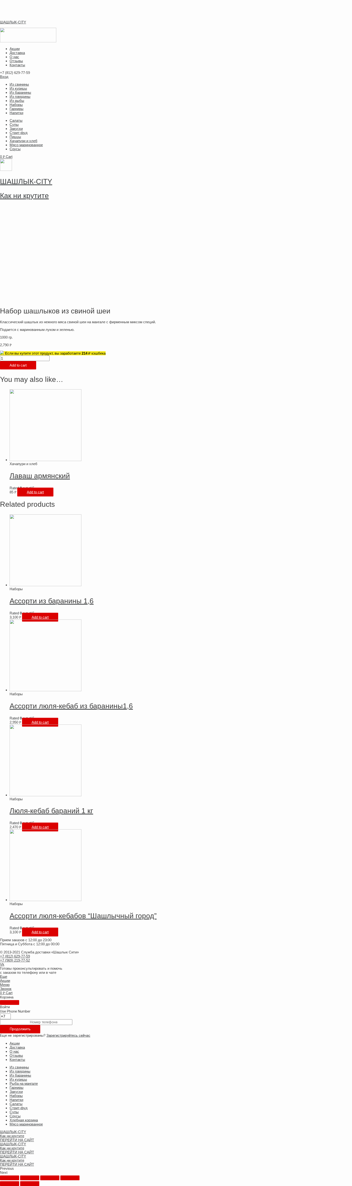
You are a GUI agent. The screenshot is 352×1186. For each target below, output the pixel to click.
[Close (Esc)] (9, 1177)
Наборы (16, 105)
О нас (14, 57)
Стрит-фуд (19, 133)
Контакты (17, 65)
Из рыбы (17, 101)
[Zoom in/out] (69, 1177)
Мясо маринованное (26, 145)
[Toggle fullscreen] (49, 1177)
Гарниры (16, 109)
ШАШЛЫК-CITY (13, 22)
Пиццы (15, 137)
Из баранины (20, 92)
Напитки (16, 113)
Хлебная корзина (24, 1120)
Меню (5, 985)
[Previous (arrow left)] (9, 1183)
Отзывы (16, 61)
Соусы (15, 149)
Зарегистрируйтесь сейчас (68, 1035)
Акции (15, 49)
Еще (3, 976)
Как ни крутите (24, 196)
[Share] (29, 1177)
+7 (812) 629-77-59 (15, 956)
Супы (14, 124)
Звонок (5, 989)
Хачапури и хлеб (23, 141)
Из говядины (20, 97)
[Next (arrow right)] (29, 1183)
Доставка (17, 53)
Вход (4, 77)
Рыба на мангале (24, 1083)
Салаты (16, 120)
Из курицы (18, 88)
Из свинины (19, 84)
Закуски (16, 129)
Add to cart (18, 365)
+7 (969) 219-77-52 (15, 960)
